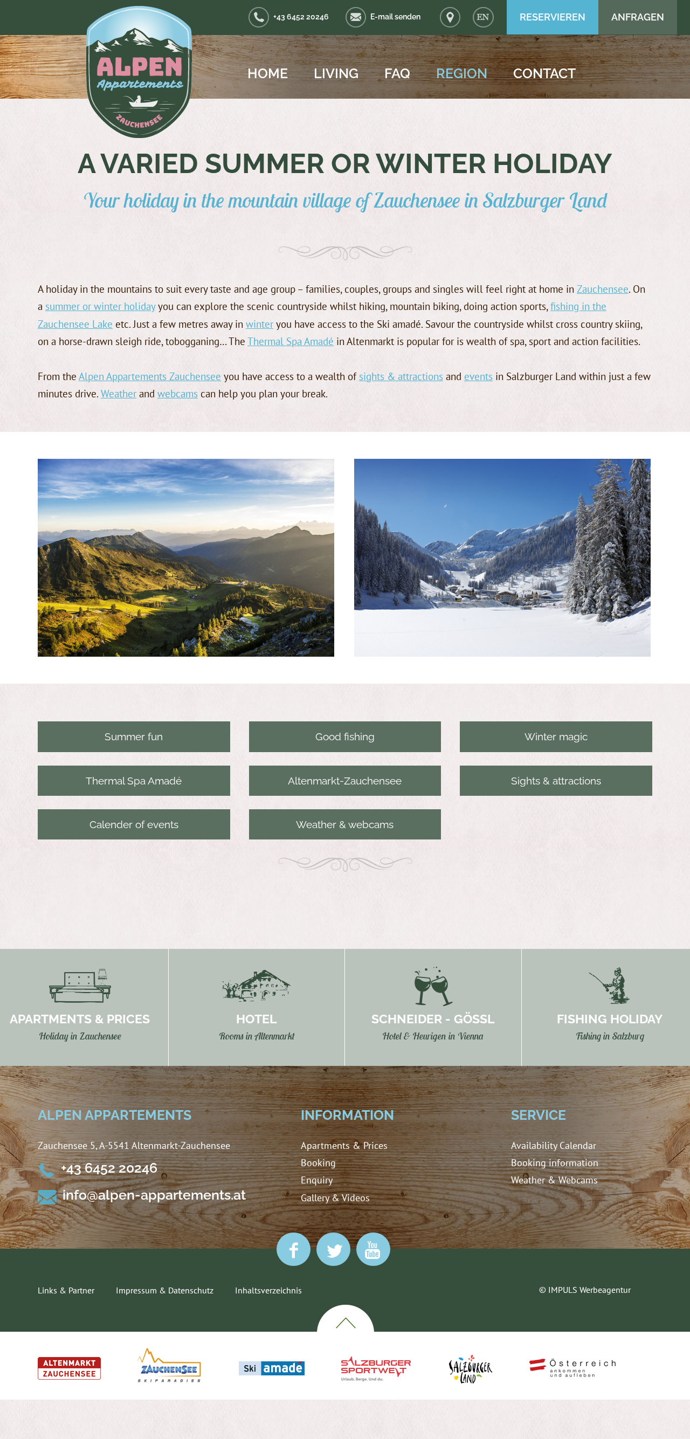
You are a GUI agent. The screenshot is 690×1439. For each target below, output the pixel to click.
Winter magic (556, 736)
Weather (118, 393)
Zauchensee (603, 289)
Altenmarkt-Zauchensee (345, 781)
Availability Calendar (553, 1145)
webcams (177, 393)
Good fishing (345, 736)
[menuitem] (483, 17)
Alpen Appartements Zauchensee (150, 376)
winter (259, 324)
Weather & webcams (345, 824)
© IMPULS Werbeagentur (585, 1289)
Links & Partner (66, 1290)
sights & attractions (401, 376)
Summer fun (134, 736)
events (478, 376)
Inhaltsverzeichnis (268, 1290)
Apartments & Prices (344, 1145)
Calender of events (133, 824)
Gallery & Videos (335, 1198)
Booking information (554, 1162)
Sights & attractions (556, 781)
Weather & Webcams (554, 1180)
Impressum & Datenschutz (164, 1290)
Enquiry (317, 1180)
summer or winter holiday (100, 306)
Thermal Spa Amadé (290, 341)
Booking (318, 1162)
